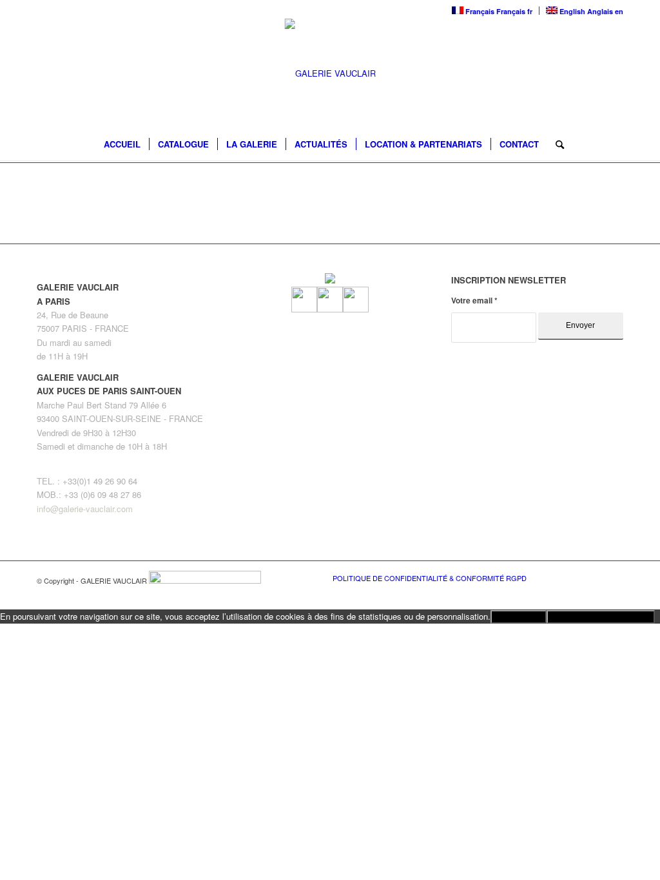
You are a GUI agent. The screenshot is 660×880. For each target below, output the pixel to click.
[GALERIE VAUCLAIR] (330, 73)
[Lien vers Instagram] (594, 577)
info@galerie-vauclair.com (85, 508)
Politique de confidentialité (601, 617)
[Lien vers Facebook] (575, 577)
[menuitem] (122, 144)
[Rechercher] (555, 144)
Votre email (474, 300)
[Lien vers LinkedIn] (613, 577)
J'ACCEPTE (518, 617)
